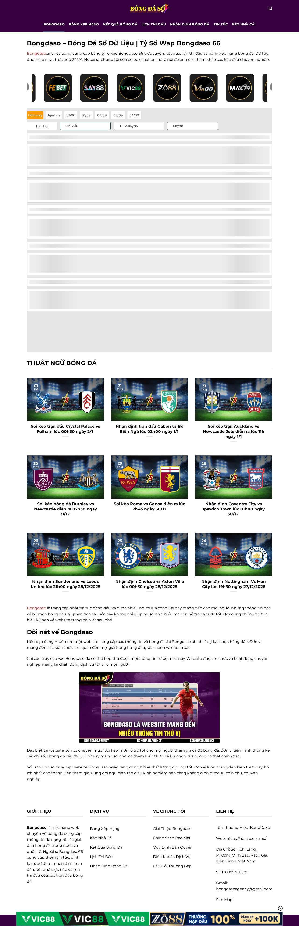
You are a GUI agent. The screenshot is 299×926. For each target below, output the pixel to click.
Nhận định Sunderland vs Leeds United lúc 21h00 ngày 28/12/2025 (65, 584)
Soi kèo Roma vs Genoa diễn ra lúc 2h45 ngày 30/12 (149, 506)
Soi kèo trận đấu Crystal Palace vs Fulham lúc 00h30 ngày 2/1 (65, 429)
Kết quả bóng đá (120, 24)
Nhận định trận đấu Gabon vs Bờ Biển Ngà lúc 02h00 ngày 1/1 (149, 429)
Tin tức (221, 24)
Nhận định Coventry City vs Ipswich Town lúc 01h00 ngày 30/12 (234, 509)
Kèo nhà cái (244, 24)
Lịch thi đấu (154, 24)
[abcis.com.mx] (149, 8)
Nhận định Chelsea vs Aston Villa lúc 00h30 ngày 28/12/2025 (149, 584)
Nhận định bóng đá (189, 24)
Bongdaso (54, 24)
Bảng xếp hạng (84, 24)
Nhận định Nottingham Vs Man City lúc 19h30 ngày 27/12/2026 (233, 584)
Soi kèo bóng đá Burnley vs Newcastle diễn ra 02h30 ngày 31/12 (65, 509)
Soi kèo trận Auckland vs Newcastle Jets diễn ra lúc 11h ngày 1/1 (233, 431)
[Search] (270, 8)
